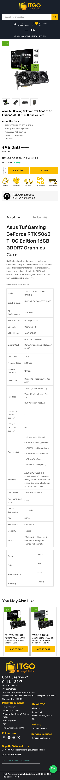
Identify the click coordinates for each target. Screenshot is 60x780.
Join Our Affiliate (39, 728)
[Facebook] (9, 738)
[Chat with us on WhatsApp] (53, 769)
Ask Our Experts (23, 194)
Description (14, 217)
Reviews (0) (40, 217)
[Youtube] (14, 738)
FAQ (4, 724)
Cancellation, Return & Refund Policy (16, 715)
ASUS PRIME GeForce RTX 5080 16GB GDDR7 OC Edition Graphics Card (18, 640)
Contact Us (37, 712)
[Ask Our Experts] (6, 196)
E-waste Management (42, 715)
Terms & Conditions (11, 710)
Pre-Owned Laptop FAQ (13, 728)
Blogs (34, 719)
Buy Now (44, 170)
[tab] (14, 217)
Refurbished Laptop (41, 738)
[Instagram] (4, 738)
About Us (36, 708)
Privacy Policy (9, 707)
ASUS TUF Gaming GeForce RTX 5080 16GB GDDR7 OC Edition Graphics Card (45, 641)
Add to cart (19, 170)
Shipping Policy (9, 720)
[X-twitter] (19, 738)
